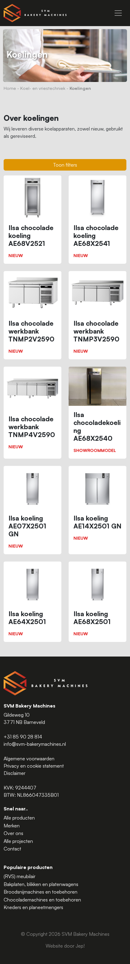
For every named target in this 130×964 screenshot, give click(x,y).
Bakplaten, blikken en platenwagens (41, 884)
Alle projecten (18, 841)
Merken (12, 826)
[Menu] (118, 13)
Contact (12, 849)
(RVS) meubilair (19, 876)
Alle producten (19, 818)
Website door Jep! (65, 946)
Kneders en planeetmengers (33, 907)
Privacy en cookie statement (34, 766)
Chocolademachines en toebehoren (42, 900)
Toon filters (65, 165)
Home (10, 88)
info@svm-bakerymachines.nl (35, 744)
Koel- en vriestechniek (42, 88)
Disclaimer (14, 773)
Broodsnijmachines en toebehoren (40, 892)
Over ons (13, 833)
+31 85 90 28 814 (23, 737)
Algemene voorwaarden (29, 758)
